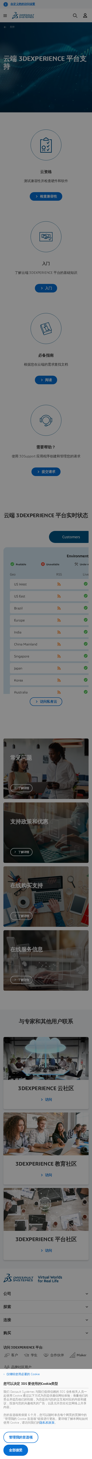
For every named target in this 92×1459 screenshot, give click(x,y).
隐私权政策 (47, 1422)
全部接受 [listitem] (15, 1450)
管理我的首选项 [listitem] (21, 1437)
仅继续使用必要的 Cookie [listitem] (23, 1374)
